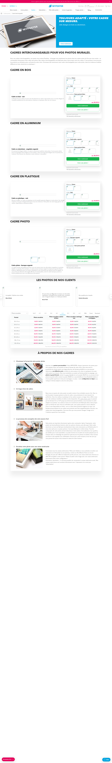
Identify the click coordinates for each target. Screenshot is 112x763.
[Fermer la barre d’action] (109, 1)
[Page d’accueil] (1, 13)
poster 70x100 (69, 375)
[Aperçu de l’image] (38, 93)
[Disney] (90, 10)
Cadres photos (7, 13)
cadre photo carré (85, 399)
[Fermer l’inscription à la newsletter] (13, 759)
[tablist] (66, 313)
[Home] (56, 6)
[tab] (34, 313)
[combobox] (19, 313)
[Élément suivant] (99, 90)
